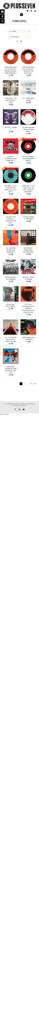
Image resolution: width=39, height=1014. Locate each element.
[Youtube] (2, 11)
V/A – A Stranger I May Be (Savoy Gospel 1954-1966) (11, 339)
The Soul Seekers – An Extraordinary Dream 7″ (28, 158)
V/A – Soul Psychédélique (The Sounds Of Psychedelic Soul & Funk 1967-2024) (28, 308)
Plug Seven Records (14, 404)
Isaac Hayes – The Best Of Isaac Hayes (10, 100)
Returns (25, 405)
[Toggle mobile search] (31, 11)
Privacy (32, 404)
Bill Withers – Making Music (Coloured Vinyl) (28, 250)
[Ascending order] (29, 31)
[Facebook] (2, 16)
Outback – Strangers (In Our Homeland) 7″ (11, 158)
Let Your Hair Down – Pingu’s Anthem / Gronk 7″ (28, 129)
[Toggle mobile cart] (27, 11)
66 (31, 383)
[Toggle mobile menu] (35, 11)
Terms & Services (16, 405)
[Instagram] (2, 21)
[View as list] (21, 41)
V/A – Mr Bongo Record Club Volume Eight (11, 250)
